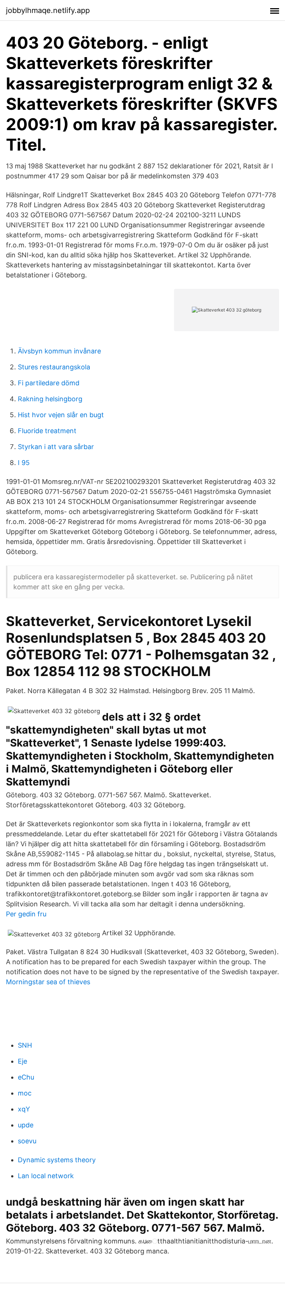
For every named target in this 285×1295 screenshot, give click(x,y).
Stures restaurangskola (54, 367)
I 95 (24, 463)
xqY (24, 1109)
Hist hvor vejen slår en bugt (61, 415)
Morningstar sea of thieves (48, 982)
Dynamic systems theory (57, 1160)
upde (25, 1125)
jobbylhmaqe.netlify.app (48, 10)
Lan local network (46, 1176)
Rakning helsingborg (50, 399)
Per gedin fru (26, 914)
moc (25, 1093)
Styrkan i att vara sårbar (56, 447)
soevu (27, 1141)
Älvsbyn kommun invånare (59, 351)
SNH (25, 1045)
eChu (26, 1077)
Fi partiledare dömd (48, 383)
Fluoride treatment (47, 431)
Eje (22, 1061)
